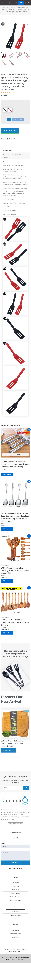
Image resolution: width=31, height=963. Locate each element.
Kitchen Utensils (10, 7)
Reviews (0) (7, 157)
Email (2, 843)
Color (4, 105)
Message (3, 849)
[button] (16, 2)
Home (3, 7)
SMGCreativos (21, 959)
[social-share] (7, 139)
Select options (7, 474)
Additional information (12, 154)
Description (7, 151)
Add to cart (18, 119)
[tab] (15, 150)
